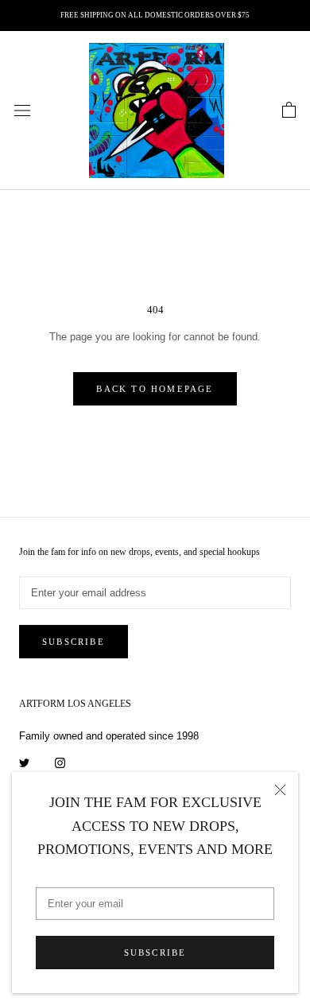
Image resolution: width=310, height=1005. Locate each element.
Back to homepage (154, 389)
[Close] (280, 790)
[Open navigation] (22, 111)
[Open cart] (289, 110)
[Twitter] (24, 762)
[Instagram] (60, 762)
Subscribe (155, 952)
